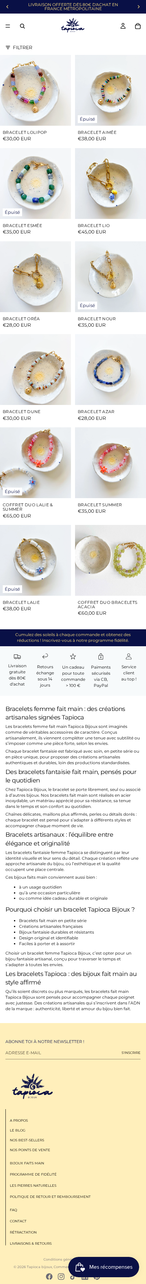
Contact (18, 1221)
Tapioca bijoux (39, 1267)
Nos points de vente (30, 1150)
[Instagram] (61, 1276)
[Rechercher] (22, 26)
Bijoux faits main (27, 1163)
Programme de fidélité (33, 1175)
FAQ (13, 1210)
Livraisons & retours (31, 1244)
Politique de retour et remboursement (50, 1197)
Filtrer (22, 47)
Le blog (17, 1130)
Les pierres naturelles (33, 1186)
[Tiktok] (73, 1276)
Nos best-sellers (27, 1140)
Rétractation (23, 1232)
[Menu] (8, 26)
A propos (19, 1121)
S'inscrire (131, 1053)
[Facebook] (49, 1276)
